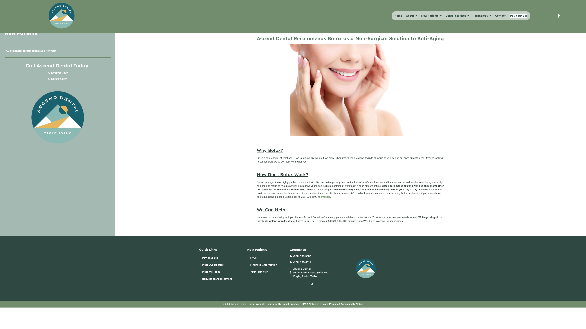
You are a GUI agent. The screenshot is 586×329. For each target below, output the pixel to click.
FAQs (8, 50)
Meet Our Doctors (213, 264)
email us (325, 197)
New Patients (429, 15)
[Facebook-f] (558, 15)
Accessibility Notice (351, 304)
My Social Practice (288, 304)
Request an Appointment (217, 278)
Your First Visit (47, 50)
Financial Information (24, 50)
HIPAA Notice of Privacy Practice (320, 304)
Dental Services (456, 15)
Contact (500, 15)
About (410, 15)
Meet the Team (211, 271)
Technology (480, 15)
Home (398, 15)
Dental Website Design (261, 304)
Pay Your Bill (210, 257)
